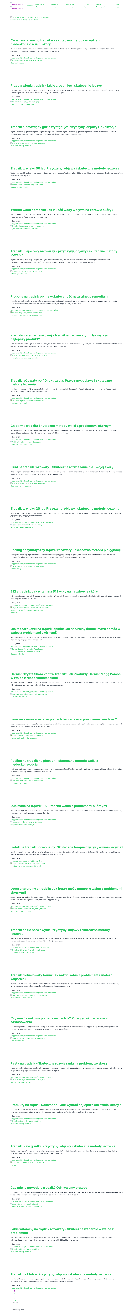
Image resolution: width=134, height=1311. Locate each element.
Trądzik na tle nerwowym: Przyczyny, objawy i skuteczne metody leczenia (60, 931)
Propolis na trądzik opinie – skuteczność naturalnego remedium (59, 296)
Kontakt (30, 6)
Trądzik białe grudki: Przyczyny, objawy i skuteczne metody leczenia (62, 1146)
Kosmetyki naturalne (70, 5)
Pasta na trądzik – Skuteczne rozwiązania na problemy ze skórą (58, 1063)
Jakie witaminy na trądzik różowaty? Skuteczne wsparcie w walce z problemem (62, 1231)
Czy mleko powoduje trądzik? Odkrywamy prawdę (48, 1188)
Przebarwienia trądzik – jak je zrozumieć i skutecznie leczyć (56, 85)
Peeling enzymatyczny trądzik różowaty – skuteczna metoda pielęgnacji (65, 550)
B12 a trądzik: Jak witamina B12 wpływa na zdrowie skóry (54, 591)
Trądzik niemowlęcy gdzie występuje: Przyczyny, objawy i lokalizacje (63, 127)
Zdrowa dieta (86, 5)
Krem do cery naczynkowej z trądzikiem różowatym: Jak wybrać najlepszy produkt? (59, 337)
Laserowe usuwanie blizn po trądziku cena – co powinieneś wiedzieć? (63, 719)
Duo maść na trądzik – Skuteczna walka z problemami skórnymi (58, 806)
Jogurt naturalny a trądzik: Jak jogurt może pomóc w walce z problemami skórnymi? (66, 890)
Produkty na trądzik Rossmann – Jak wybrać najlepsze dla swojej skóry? (65, 1105)
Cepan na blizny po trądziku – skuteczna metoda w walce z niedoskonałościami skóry (55, 42)
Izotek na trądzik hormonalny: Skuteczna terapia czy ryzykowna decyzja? (66, 847)
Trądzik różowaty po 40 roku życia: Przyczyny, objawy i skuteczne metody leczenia (61, 382)
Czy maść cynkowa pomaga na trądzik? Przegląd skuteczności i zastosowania (59, 1020)
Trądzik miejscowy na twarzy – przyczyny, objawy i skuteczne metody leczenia (63, 253)
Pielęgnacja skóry (39, 5)
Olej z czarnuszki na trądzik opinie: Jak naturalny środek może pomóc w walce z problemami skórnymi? (65, 630)
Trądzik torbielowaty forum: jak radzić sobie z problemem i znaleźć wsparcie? (61, 977)
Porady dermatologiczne (102, 5)
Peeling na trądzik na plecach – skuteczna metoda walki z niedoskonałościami (54, 762)
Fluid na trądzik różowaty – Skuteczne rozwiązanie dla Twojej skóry (61, 467)
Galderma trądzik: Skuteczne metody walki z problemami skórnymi (61, 426)
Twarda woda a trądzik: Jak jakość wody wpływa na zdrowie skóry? (61, 210)
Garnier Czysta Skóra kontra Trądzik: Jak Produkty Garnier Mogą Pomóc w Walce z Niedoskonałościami (65, 676)
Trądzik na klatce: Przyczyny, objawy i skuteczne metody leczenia (60, 1274)
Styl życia (118, 5)
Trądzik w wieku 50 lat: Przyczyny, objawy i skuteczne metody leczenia (64, 168)
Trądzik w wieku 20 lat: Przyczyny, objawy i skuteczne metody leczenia (64, 508)
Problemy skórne (54, 5)
